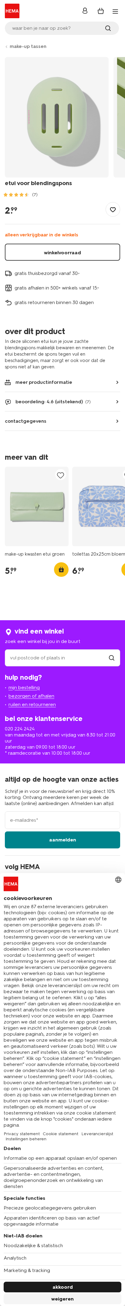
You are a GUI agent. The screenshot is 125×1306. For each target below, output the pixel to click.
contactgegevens (25, 421)
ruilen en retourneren (32, 704)
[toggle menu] (115, 11)
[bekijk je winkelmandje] (100, 11)
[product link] (37, 506)
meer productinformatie (43, 382)
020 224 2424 (20, 729)
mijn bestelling (24, 687)
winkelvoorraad (62, 252)
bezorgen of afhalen (31, 696)
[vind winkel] (111, 657)
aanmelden (62, 840)
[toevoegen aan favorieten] (113, 209)
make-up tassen (28, 46)
